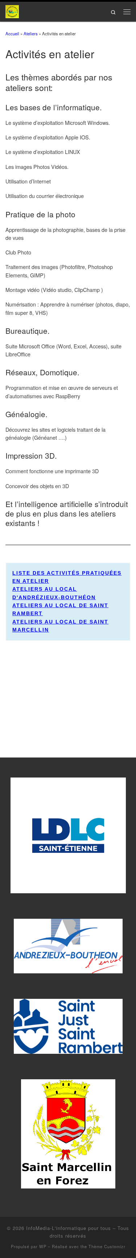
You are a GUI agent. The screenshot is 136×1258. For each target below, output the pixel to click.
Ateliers (31, 33)
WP (42, 1246)
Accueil (12, 33)
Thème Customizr (106, 1246)
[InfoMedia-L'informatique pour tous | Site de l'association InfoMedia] (12, 10)
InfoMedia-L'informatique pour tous (68, 1228)
